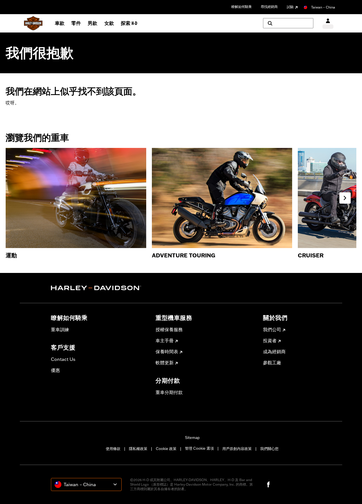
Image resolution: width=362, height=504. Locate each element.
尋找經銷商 (269, 7)
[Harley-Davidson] (99, 288)
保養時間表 (167, 351)
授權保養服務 (169, 329)
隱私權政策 (138, 448)
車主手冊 (165, 340)
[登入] (328, 23)
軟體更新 (165, 362)
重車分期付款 (169, 392)
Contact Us (63, 359)
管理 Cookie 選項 (199, 448)
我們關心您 (269, 448)
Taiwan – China (323, 7)
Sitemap (192, 437)
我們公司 (272, 329)
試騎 (290, 7)
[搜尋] (288, 23)
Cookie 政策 (166, 448)
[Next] (345, 198)
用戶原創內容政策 (237, 448)
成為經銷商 (274, 351)
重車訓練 (60, 329)
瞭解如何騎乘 (241, 7)
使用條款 (113, 448)
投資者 (270, 340)
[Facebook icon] (268, 484)
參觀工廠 (272, 362)
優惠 (55, 370)
